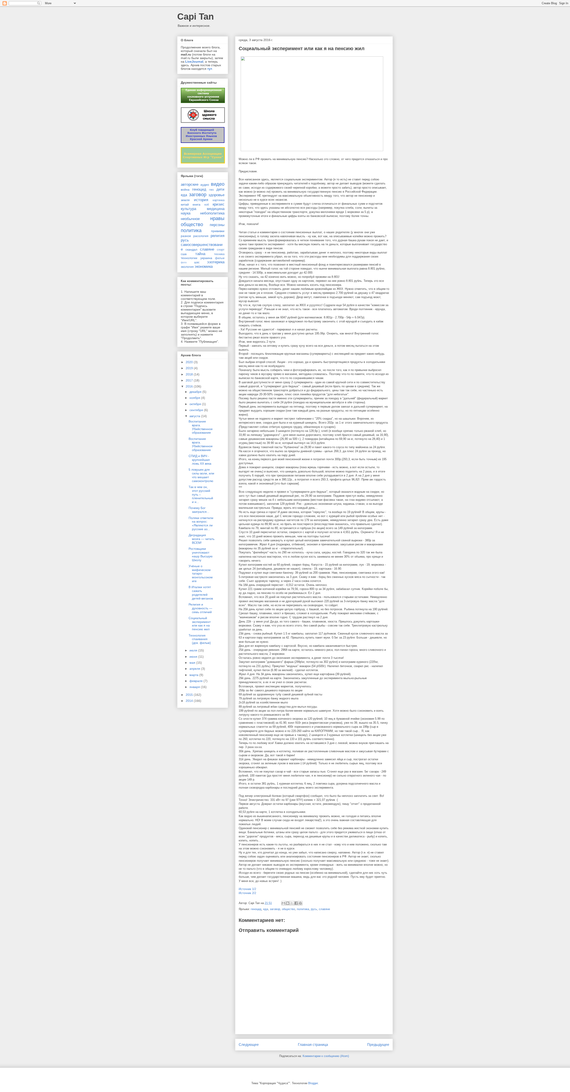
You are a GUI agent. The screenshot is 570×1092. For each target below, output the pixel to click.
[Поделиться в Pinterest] (300, 903)
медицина (215, 209)
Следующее (249, 1045)
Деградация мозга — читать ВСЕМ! (201, 538)
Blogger (313, 1083)
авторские (189, 184)
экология (187, 266)
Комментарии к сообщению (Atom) (326, 1056)
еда (265, 909)
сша (184, 254)
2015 (190, 694)
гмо (211, 189)
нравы (217, 218)
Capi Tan (195, 16)
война (185, 189)
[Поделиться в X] (292, 903)
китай (185, 204)
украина (206, 258)
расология (200, 236)
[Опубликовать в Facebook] (296, 903)
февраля (196, 681)
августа (195, 416)
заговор (275, 909)
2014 (190, 701)
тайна (200, 254)
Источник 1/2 (247, 889)
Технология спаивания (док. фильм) (200, 639)
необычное (190, 219)
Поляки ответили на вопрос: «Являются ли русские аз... (201, 523)
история (201, 200)
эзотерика (215, 262)
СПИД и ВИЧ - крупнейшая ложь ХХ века (200, 459)
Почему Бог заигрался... (199, 509)
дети (220, 189)
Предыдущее (378, 1045)
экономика (204, 266)
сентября (196, 410)
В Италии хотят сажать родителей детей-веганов (201, 592)
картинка (218, 200)
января (195, 687)
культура (188, 209)
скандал (191, 249)
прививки (217, 231)
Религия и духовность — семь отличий (200, 608)
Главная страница (313, 1045)
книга (196, 204)
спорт (220, 249)
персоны (217, 225)
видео (217, 184)
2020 (190, 362)
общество (288, 909)
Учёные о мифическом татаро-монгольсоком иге (201, 573)
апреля (195, 668)
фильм (219, 258)
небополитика (212, 213)
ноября (195, 398)
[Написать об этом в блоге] (287, 903)
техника (219, 254)
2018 (190, 374)
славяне (324, 909)
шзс (197, 262)
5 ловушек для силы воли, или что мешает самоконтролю (201, 475)
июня (193, 656)
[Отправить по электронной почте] (283, 903)
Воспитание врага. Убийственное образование (201, 427)
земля (185, 200)
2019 (190, 368)
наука (185, 213)
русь (314, 909)
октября (195, 404)
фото (184, 262)
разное (186, 236)
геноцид (256, 909)
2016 (190, 386)
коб (206, 204)
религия (217, 236)
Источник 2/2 (247, 893)
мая (192, 662)
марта (194, 675)
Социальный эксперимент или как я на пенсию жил (200, 623)
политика (303, 909)
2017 (190, 380)
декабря (195, 392)
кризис (218, 204)
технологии (189, 258)
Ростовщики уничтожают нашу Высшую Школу (201, 554)
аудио (204, 184)
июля (193, 650)
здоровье (216, 195)
